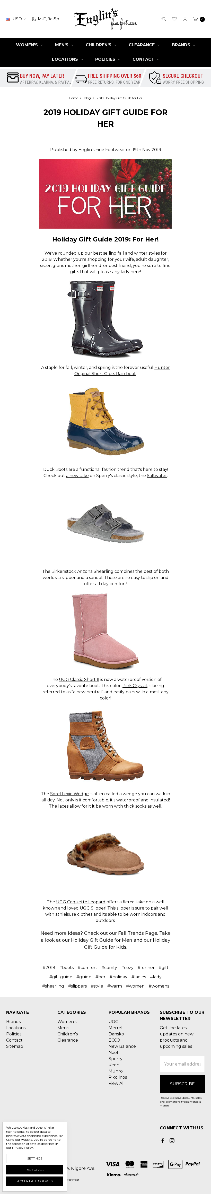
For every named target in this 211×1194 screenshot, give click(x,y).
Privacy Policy (22, 1147)
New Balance (122, 1046)
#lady (156, 976)
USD (17, 18)
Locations (65, 59)
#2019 (49, 967)
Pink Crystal (134, 685)
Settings (34, 1158)
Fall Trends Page (137, 933)
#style (97, 986)
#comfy (109, 967)
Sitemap (14, 1046)
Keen (114, 1064)
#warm (114, 986)
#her (100, 976)
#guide (83, 976)
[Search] (163, 19)
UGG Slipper (93, 908)
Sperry (115, 1058)
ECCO (114, 1040)
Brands (181, 44)
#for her (146, 967)
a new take (77, 475)
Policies (106, 59)
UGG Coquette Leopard (81, 901)
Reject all (34, 1170)
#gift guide (60, 976)
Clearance (142, 44)
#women (135, 986)
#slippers (77, 986)
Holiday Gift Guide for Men (101, 940)
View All (117, 1083)
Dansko (116, 1034)
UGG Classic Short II (79, 679)
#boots (66, 967)
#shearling (53, 986)
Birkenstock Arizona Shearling (82, 571)
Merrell (116, 1027)
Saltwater (157, 475)
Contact (144, 59)
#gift (164, 967)
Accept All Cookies (34, 1181)
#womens (159, 986)
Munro (116, 1071)
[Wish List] (174, 19)
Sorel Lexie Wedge (69, 793)
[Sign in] (184, 19)
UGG (114, 1021)
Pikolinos (118, 1077)
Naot (114, 1052)
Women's (27, 44)
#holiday (118, 976)
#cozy (127, 967)
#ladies (138, 976)
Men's (62, 44)
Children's (99, 44)
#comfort (87, 967)
